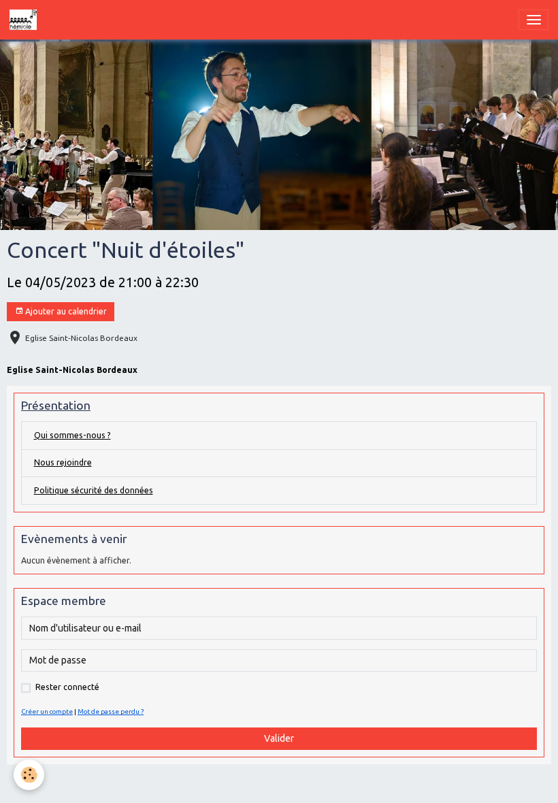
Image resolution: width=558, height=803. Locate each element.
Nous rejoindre (63, 462)
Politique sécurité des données (93, 490)
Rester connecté (67, 687)
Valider (279, 738)
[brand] (26, 20)
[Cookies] (29, 774)
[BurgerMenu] (533, 20)
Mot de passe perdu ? (111, 711)
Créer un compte (47, 711)
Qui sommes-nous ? (72, 435)
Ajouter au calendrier (65, 311)
